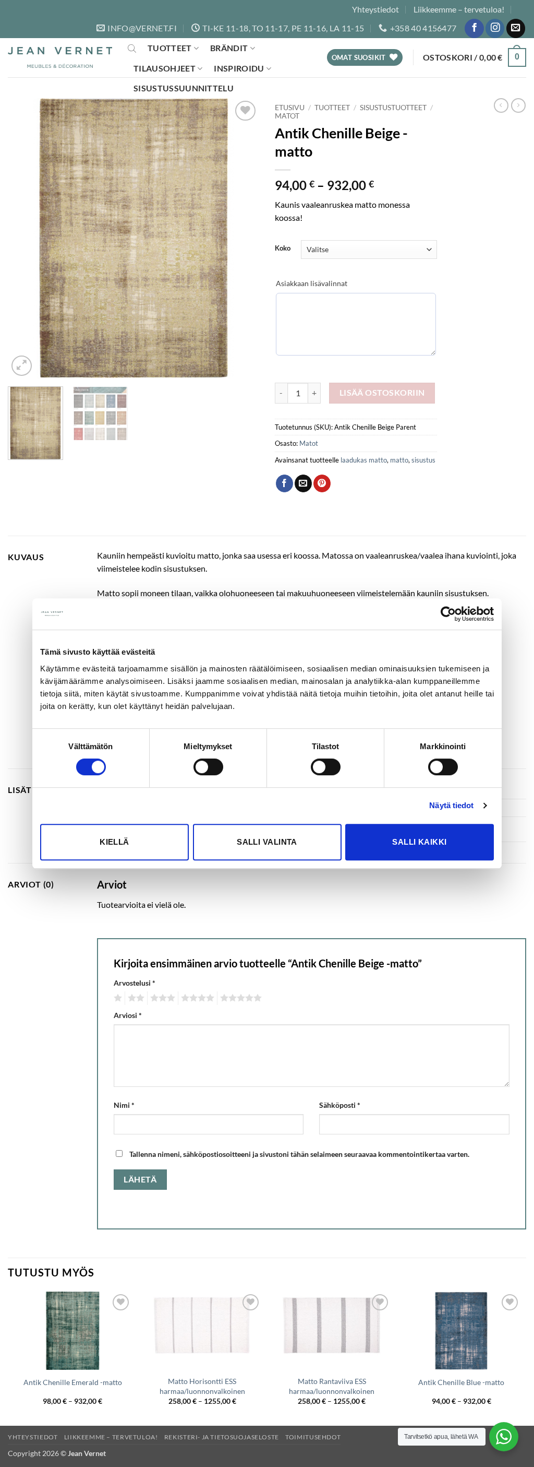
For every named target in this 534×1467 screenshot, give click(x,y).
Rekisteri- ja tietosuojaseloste (221, 1437)
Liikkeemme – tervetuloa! (459, 9)
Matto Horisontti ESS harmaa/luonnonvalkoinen (202, 1386)
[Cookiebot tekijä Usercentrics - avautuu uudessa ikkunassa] (448, 614)
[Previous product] (518, 105)
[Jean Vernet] (60, 57)
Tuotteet (170, 48)
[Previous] (26, 238)
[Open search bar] (132, 48)
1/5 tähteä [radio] (116, 998)
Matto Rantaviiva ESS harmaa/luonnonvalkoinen (331, 1386)
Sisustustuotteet (393, 107)
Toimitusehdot (313, 1437)
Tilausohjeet (165, 68)
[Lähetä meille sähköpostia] (515, 28)
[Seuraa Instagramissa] (495, 28)
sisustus (423, 460)
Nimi (124, 1105)
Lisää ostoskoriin (382, 392)
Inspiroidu (239, 68)
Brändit (229, 48)
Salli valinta (267, 841)
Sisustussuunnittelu (184, 88)
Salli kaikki (419, 841)
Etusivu (290, 107)
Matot (287, 116)
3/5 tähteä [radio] (161, 998)
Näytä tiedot (451, 805)
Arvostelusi (134, 982)
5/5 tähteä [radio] (239, 998)
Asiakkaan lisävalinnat (311, 283)
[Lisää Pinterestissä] (322, 483)
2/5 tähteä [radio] (134, 998)
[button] (474, 58)
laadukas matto (364, 460)
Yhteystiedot (375, 9)
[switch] (208, 767)
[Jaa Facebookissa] (284, 483)
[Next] (241, 238)
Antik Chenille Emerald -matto (72, 1382)
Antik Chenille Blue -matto (461, 1382)
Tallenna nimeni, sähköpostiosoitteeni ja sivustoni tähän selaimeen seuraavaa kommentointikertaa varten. (299, 1154)
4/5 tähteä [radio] (196, 998)
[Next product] (501, 105)
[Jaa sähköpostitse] (303, 483)
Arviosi (128, 1015)
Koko (282, 248)
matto (399, 460)
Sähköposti (339, 1105)
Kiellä (114, 841)
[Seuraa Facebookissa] (474, 28)
